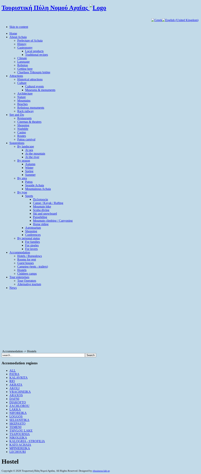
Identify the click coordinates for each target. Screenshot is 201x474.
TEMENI (15, 427)
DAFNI (14, 398)
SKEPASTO (17, 423)
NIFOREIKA (18, 413)
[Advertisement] (100, 320)
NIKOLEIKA (18, 437)
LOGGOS (16, 416)
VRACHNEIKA (20, 391)
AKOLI (14, 388)
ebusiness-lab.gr (101, 470)
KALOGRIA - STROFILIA (27, 441)
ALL (12, 370)
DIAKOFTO (17, 402)
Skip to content (18, 26)
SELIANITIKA (19, 420)
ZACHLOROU (19, 405)
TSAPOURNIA (19, 434)
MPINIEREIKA (19, 448)
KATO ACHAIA (20, 444)
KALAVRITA (18, 377)
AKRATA (15, 384)
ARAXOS (16, 395)
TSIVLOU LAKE (21, 430)
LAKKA (15, 409)
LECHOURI (17, 451)
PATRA (14, 374)
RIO (12, 381)
